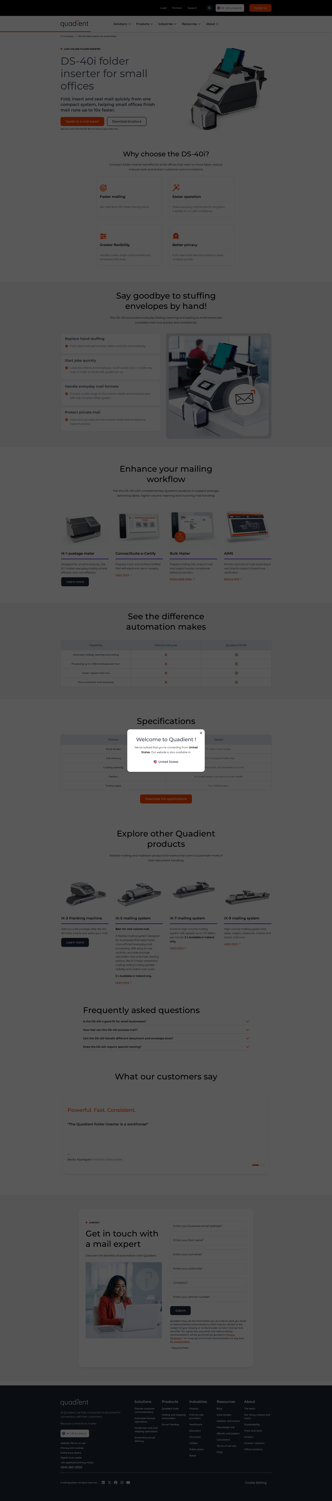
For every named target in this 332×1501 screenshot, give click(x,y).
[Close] (201, 733)
